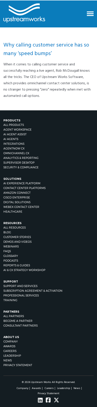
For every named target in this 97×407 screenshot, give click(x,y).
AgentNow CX (14, 148)
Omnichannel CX (16, 153)
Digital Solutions (16, 202)
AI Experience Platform (21, 183)
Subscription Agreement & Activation (32, 290)
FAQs (7, 251)
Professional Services (21, 295)
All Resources (14, 227)
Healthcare (12, 211)
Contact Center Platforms (24, 188)
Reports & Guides (16, 265)
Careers (9, 351)
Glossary (10, 256)
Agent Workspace (17, 129)
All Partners (13, 316)
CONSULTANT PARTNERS (20, 325)
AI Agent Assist (15, 134)
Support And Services (20, 286)
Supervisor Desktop (19, 162)
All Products (13, 125)
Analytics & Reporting (21, 158)
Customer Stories (17, 237)
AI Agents (10, 139)
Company (10, 341)
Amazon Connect (17, 192)
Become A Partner (17, 320)
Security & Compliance (21, 167)
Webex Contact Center (21, 207)
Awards (9, 346)
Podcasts (10, 260)
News (7, 360)
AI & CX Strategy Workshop (24, 270)
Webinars (11, 246)
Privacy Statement (17, 365)
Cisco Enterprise (16, 197)
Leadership (12, 355)
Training (10, 300)
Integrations (13, 143)
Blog (7, 232)
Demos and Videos (17, 241)
